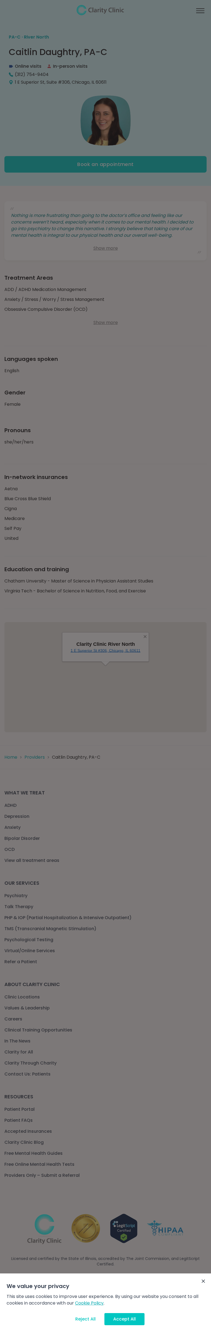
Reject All (85, 1319)
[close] (203, 1281)
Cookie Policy (89, 1303)
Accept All (124, 1319)
